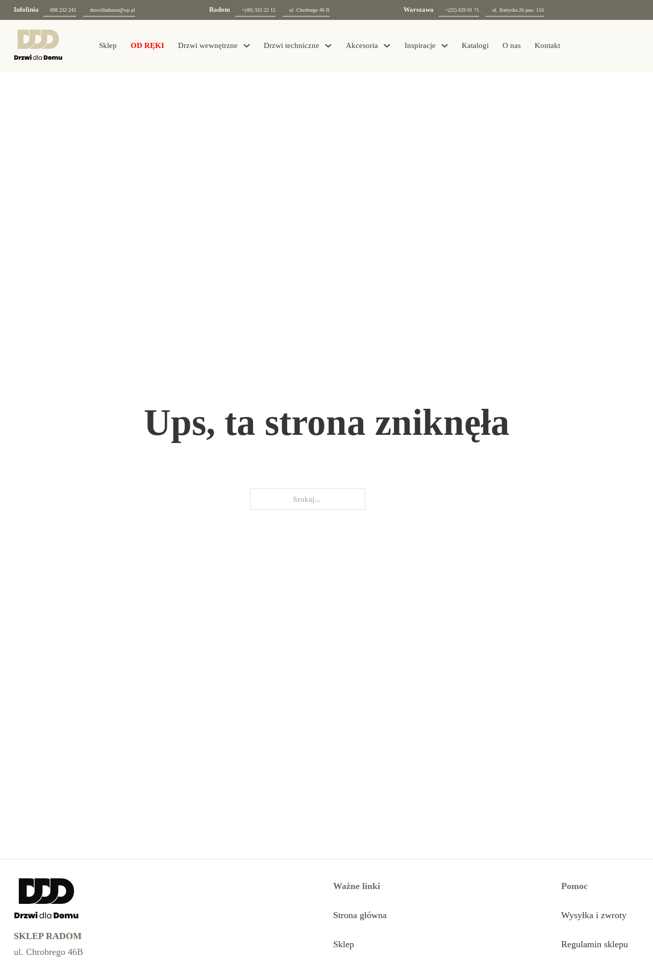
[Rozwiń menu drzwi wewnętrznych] (246, 46)
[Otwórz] (632, 46)
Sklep (108, 45)
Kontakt (547, 45)
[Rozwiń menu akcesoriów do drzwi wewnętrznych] (387, 46)
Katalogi (475, 45)
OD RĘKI (147, 45)
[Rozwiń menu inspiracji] (444, 46)
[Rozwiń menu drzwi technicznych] (328, 46)
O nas (512, 45)
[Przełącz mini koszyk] (611, 46)
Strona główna (360, 915)
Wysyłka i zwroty (593, 915)
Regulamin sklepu (594, 944)
